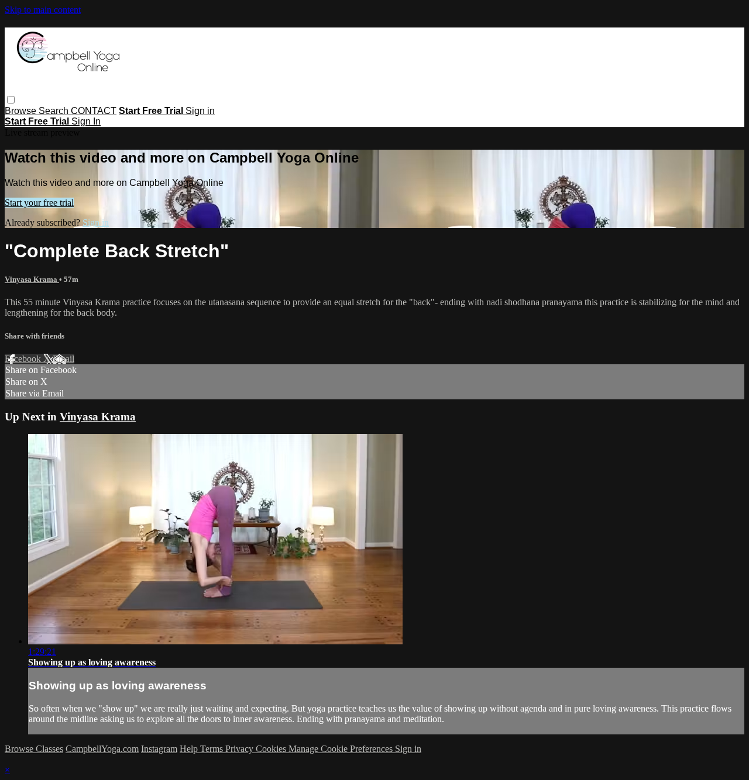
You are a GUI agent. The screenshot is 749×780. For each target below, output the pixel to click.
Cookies (272, 749)
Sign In (86, 121)
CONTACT (93, 111)
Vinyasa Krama (32, 279)
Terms (212, 749)
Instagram (159, 749)
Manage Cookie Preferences (341, 749)
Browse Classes (34, 749)
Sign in (200, 111)
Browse (22, 111)
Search (55, 111)
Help (190, 749)
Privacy (240, 749)
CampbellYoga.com (102, 749)
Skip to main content (43, 10)
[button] (11, 99)
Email (63, 359)
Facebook (24, 359)
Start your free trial (39, 203)
